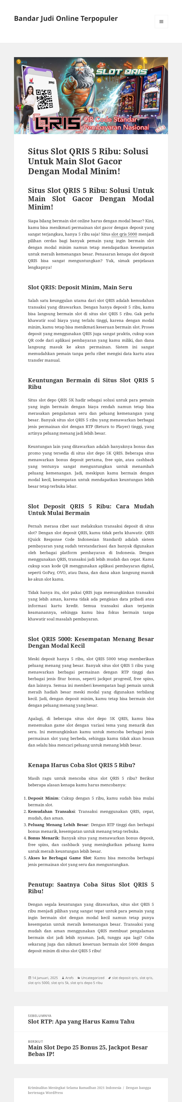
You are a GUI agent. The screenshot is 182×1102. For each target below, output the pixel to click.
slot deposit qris (125, 977)
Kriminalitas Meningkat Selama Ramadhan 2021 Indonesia (74, 1087)
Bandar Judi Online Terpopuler (66, 18)
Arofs (69, 977)
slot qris (146, 977)
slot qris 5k (59, 982)
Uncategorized (93, 977)
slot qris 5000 (124, 234)
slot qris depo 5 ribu (86, 982)
